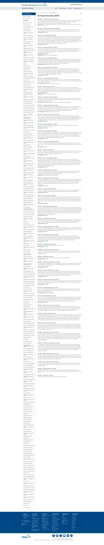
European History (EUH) (28, 216)
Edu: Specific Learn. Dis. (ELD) (29, 163)
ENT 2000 (46, 32)
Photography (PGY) (27, 404)
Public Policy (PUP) (27, 429)
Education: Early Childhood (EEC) (28, 170)
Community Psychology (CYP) (29, 105)
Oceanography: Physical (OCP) (29, 379)
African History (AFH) (27, 30)
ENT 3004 (46, 53)
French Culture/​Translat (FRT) (29, 229)
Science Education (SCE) (28, 447)
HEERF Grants (54, 522)
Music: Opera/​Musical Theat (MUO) (29, 359)
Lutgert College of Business (35, 523)
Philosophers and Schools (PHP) (28, 395)
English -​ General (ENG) (28, 198)
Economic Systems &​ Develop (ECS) (29, 154)
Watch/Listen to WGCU (65, 521)
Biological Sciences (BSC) (28, 76)
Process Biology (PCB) (28, 419)
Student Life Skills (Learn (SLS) (29, 476)
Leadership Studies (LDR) (28, 299)
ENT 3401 (46, 138)
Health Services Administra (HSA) (28, 259)
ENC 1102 (46, 121)
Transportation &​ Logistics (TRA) (28, 492)
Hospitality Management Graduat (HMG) (28, 264)
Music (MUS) (26, 339)
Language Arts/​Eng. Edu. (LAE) (28, 291)
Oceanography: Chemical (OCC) (28, 372)
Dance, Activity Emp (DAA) (28, 140)
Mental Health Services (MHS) (29, 335)
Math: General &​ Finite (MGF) (29, 319)
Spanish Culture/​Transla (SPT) (29, 465)
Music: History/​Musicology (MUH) (28, 355)
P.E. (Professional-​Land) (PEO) (29, 383)
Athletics (63, 517)
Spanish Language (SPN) (28, 467)
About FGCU (54, 515)
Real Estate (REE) (27, 441)
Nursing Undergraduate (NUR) (29, 363)
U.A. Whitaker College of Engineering (36, 530)
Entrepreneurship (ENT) (28, 209)
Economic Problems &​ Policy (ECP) (29, 151)
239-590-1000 (26, 520)
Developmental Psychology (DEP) (29, 143)
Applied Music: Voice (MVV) (29, 59)
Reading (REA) (26, 438)
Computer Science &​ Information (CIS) (27, 118)
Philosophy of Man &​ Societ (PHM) (29, 400)
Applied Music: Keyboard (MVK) (28, 52)
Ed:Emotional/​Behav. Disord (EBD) (29, 158)
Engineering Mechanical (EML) (29, 186)
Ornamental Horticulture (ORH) (28, 381)
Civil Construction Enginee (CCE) (28, 90)
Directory (73, 524)
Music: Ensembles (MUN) (28, 352)
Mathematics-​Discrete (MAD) (29, 331)
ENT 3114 (45, 146)
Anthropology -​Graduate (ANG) (28, 46)
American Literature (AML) (28, 37)
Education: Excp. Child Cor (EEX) (28, 175)
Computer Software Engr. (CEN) (28, 120)
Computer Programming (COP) (28, 115)
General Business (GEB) (28, 236)
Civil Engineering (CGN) (28, 92)
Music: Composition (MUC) (28, 348)
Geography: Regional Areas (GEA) (29, 238)
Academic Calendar (77, 8)
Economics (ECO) (27, 156)
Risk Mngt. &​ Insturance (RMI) (29, 445)
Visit (62, 1)
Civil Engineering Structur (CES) (28, 94)
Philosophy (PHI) (27, 397)
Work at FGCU (64, 523)
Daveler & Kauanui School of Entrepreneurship (45, 520)
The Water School (45, 529)
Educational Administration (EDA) (28, 184)
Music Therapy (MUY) (27, 343)
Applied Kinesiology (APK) (28, 48)
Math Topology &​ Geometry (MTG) (29, 317)
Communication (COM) (28, 103)
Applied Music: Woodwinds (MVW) (29, 62)
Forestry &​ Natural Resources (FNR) (29, 227)
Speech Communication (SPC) (29, 471)
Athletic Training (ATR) (28, 71)
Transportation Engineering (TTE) (28, 495)
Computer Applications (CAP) (29, 109)
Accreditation (54, 517)
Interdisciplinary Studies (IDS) (29, 283)
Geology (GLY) (26, 243)
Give (79, 1)
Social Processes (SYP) (28, 451)
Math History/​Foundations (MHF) (28, 314)
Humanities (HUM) (27, 266)
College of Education (36, 518)
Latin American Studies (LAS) (29, 295)
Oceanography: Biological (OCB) (28, 369)
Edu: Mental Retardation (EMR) (28, 161)
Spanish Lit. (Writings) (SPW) (29, 469)
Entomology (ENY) (27, 207)
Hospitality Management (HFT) (28, 261)
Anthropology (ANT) (27, 43)
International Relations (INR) (29, 285)
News (76, 1)
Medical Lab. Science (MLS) (28, 333)
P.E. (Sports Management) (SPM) (28, 386)
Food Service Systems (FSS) (29, 225)
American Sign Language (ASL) (28, 39)
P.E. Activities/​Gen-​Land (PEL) (29, 388)
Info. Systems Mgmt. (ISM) (28, 271)
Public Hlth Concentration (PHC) (28, 427)
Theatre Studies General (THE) (29, 489)
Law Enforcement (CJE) (28, 297)
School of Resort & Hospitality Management (45, 526)
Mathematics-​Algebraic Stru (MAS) (29, 327)
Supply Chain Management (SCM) (29, 479)
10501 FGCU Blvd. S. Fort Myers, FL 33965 (27, 517)
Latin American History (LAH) (29, 293)
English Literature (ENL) (28, 202)
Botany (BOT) (26, 80)
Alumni (63, 515)
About (65, 1)
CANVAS (73, 522)
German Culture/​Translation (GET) (29, 248)
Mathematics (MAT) (27, 321)
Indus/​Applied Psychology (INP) (28, 269)
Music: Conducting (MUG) (28, 350)
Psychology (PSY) (27, 423)
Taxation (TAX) (26, 481)
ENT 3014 (46, 167)
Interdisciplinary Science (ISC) (29, 281)
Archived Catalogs (26, 507)
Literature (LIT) (26, 303)
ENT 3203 (46, 231)
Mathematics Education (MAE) (29, 325)
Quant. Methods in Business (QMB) (29, 434)
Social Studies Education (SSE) (29, 455)
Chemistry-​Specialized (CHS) (29, 87)
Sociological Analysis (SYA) (28, 461)
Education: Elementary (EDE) (29, 172)
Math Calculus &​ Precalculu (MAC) (28, 312)
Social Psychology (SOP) (28, 453)
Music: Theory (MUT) (27, 361)
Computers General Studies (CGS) (29, 123)
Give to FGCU (64, 519)
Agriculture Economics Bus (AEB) (28, 33)
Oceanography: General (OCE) (29, 374)
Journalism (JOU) (27, 287)
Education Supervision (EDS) (29, 168)
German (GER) (26, 245)
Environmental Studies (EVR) (29, 214)
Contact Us (25, 524)
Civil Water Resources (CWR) (29, 99)
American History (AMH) (28, 35)
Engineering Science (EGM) (28, 188)
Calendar (73, 520)
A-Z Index (70, 8)
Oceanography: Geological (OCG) (28, 377)
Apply (59, 1)
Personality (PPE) (27, 393)
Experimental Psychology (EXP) (28, 219)
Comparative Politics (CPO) (28, 107)
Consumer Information (56, 519)
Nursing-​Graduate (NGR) (28, 365)
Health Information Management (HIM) (27, 254)
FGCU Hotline (54, 520)
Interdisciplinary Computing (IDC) (29, 277)
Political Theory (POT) (27, 417)
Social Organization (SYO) (28, 449)
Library (73, 529)
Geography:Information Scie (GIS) (29, 241)
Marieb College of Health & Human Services (35, 526)
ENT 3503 (52, 292)
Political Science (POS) (28, 415)
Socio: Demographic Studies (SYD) (29, 459)
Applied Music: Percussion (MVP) (28, 55)
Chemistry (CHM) (27, 85)
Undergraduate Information (26, 21)
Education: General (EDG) (28, 180)
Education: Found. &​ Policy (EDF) (28, 178)
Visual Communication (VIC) (29, 499)
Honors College (35, 520)
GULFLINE (74, 527)
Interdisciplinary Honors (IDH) (29, 279)
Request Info (71, 1)
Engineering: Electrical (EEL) (29, 190)
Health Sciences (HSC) (28, 256)
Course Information (27, 13)
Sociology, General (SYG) (28, 463)
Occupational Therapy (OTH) (29, 367)
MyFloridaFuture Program (55, 527)
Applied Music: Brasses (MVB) (29, 50)
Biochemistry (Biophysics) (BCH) (28, 74)
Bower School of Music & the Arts (46, 516)
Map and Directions (55, 524)
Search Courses (26, 505)
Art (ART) (25, 64)
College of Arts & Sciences (35, 516)
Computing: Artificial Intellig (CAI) (29, 128)
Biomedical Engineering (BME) (29, 78)
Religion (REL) (26, 443)
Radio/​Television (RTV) (28, 436)
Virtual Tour (54, 530)
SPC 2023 (63, 102)
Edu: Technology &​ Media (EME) (28, 166)
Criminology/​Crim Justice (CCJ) (28, 138)
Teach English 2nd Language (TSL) (29, 484)
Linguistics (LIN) (26, 301)
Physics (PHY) (26, 413)
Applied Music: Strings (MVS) (29, 57)
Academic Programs (27, 16)
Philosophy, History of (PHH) (29, 402)
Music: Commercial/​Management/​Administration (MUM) (29, 346)
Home (56, 8)
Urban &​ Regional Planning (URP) (28, 497)
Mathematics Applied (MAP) (29, 323)
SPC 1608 (68, 102)
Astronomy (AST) (27, 69)
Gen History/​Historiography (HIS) (29, 234)
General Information (27, 18)
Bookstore (74, 519)
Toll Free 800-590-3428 (27, 522)
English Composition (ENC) (28, 200)
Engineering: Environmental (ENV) (29, 193)
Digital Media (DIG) (27, 145)
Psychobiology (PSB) (27, 421)
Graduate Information (27, 23)
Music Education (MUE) (28, 341)
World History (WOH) (28, 501)
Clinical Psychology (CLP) (28, 101)
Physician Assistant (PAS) (28, 411)
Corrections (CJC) (27, 132)
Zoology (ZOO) (26, 503)
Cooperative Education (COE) (29, 130)
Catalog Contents (62, 8)
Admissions (74, 517)
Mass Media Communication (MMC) (29, 309)
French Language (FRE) (28, 231)
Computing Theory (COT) (28, 125)
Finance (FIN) (26, 223)
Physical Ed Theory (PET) (28, 406)
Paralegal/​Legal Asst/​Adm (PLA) (28, 391)
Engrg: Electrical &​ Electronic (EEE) (29, 205)
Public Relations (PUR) (28, 431)
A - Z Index (74, 515)
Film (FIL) (25, 221)
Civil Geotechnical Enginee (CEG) (28, 97)
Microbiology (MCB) (27, 337)
